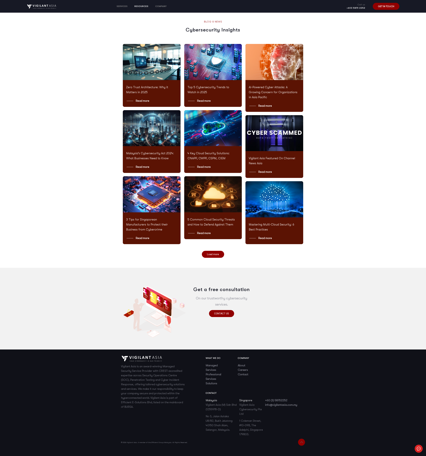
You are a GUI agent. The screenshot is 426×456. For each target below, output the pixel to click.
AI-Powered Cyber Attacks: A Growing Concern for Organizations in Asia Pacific (273, 92)
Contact (243, 374)
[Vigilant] (42, 6)
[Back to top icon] (301, 442)
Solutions (211, 383)
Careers (243, 369)
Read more (142, 100)
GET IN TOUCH (386, 6)
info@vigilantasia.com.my (281, 404)
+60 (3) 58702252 (276, 400)
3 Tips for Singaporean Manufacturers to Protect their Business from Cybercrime (147, 224)
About (241, 365)
